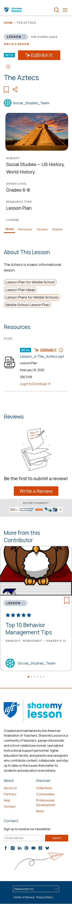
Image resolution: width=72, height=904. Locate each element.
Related (57, 229)
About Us (10, 788)
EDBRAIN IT (48, 350)
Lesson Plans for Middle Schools (32, 297)
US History (53, 164)
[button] (28, 677)
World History (20, 172)
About (9, 229)
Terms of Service (24, 897)
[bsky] (47, 848)
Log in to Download (33, 384)
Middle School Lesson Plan (27, 304)
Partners (10, 794)
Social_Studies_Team (31, 103)
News (40, 811)
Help (7, 800)
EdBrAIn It (42, 55)
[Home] (13, 10)
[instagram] (13, 848)
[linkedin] (20, 848)
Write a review (17, 44)
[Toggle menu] (65, 10)
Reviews (42, 229)
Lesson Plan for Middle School (30, 282)
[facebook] (6, 848)
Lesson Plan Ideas (20, 289)
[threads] (40, 848)
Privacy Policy (44, 897)
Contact (10, 806)
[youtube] (33, 848)
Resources (25, 229)
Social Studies (21, 164)
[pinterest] (26, 848)
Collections (44, 788)
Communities (45, 794)
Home (8, 22)
